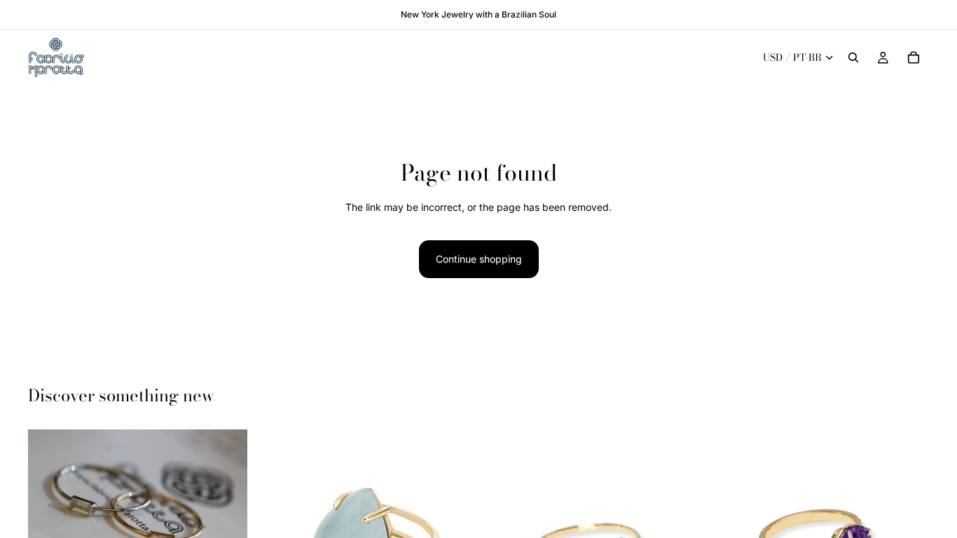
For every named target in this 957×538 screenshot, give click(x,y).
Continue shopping (479, 259)
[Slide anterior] (49, 500)
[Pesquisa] (853, 57)
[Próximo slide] (226, 500)
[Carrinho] (913, 57)
